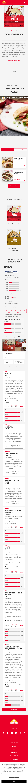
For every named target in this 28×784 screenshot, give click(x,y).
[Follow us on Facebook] (3, 733)
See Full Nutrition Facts (14, 60)
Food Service (14, 756)
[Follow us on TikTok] (24, 733)
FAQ (14, 749)
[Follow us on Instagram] (12, 733)
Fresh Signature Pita (14, 224)
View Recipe (17, 166)
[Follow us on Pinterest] (20, 733)
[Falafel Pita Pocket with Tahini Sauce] (7, 162)
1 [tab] (12, 30)
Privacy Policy (14, 759)
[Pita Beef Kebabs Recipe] (7, 175)
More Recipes (14, 186)
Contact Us (14, 753)
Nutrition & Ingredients (20, 151)
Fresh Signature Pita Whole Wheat (14, 249)
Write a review (18, 37)
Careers (14, 746)
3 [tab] (16, 30)
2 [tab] (14, 30)
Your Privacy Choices (14, 777)
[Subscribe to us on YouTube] (16, 733)
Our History (14, 743)
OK (14, 781)
